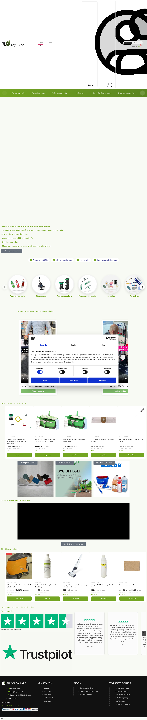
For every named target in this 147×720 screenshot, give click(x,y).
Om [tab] (103, 345)
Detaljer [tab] (73, 345)
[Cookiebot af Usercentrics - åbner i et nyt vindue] (107, 338)
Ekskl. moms (137, 43)
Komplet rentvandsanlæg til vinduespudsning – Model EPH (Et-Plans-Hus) (18, 441)
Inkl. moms (128, 43)
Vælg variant (132, 598)
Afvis (45, 380)
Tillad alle (102, 380)
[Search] (40, 46)
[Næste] (122, 357)
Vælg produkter (38, 391)
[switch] (62, 372)
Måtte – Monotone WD (126, 585)
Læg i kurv (19, 455)
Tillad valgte (73, 380)
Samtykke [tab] (43, 345)
